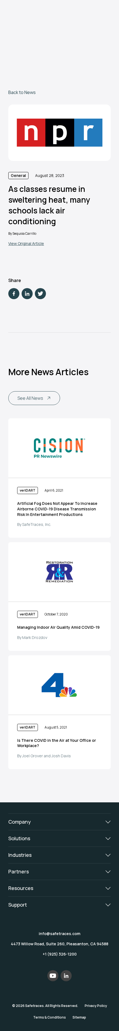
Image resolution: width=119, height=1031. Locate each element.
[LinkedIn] (27, 293)
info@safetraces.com (59, 933)
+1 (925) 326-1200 (60, 954)
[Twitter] (40, 293)
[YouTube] (52, 975)
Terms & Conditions (49, 1017)
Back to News (22, 92)
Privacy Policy (96, 1005)
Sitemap (79, 1017)
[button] (59, 822)
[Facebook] (13, 293)
